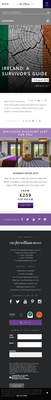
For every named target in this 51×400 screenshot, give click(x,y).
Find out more (21, 396)
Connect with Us (11, 219)
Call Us (27, 322)
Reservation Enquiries (25, 270)
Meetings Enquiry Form (25, 286)
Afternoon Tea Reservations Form (25, 280)
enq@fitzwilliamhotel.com (26, 260)
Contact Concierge (25, 274)
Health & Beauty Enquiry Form (25, 283)
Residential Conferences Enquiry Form (25, 290)
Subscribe (17, 386)
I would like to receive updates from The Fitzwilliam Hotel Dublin (20, 377)
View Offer (25, 205)
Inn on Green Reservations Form (25, 277)
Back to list (42, 85)
